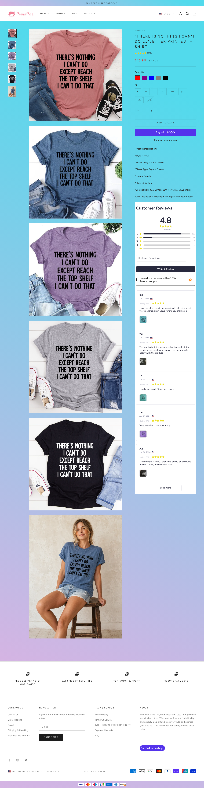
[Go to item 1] (12, 33)
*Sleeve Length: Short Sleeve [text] (149, 162)
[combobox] (192, 258)
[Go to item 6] (12, 92)
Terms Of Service (103, 719)
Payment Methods (104, 730)
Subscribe (51, 737)
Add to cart (166, 122)
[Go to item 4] (12, 67)
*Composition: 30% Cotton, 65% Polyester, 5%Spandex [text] (162, 189)
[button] (143, 54)
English (51, 771)
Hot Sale (90, 13)
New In (44, 13)
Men (74, 13)
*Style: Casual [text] (142, 155)
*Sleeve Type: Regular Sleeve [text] (149, 169)
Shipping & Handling (18, 730)
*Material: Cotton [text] (143, 183)
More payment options (165, 139)
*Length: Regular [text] (143, 176)
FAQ (97, 735)
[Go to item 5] (12, 79)
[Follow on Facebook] (9, 760)
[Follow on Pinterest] (25, 760)
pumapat (141, 30)
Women (61, 13)
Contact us (13, 714)
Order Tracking (15, 719)
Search (11, 725)
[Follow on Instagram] (17, 760)
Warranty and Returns (19, 735)
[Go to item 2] (12, 44)
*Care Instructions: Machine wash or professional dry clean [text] (164, 196)
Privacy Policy (101, 714)
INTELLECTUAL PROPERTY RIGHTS (113, 725)
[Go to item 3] (12, 56)
